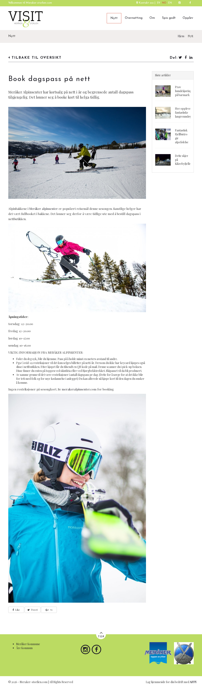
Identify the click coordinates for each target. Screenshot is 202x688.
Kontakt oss (146, 2)
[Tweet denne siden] (180, 58)
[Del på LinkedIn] (191, 58)
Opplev (188, 18)
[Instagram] (180, 3)
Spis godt (169, 18)
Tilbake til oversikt (36, 58)
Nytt (114, 18)
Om (152, 18)
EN (170, 3)
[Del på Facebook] (186, 58)
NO (164, 3)
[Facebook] (190, 3)
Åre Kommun (24, 648)
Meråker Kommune (28, 644)
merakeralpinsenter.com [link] (79, 389)
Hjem (181, 36)
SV (158, 3)
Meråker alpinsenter (43, 208)
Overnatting (133, 18)
